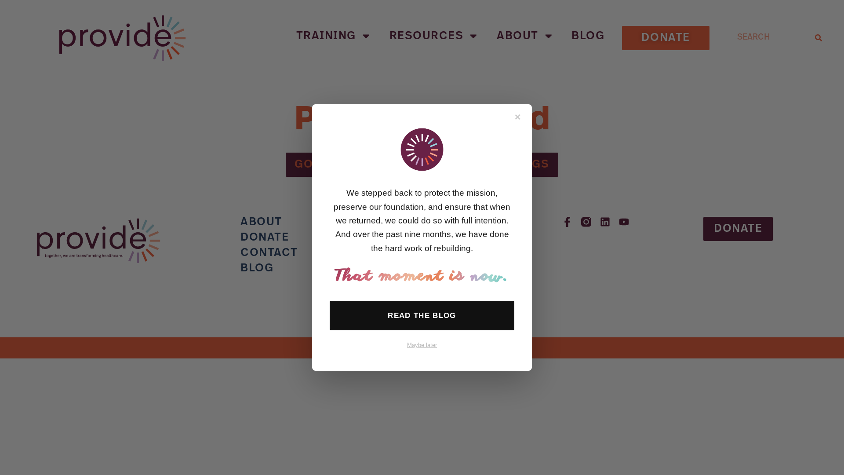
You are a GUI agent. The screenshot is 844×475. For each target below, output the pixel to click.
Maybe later (422, 345)
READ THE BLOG (422, 315)
